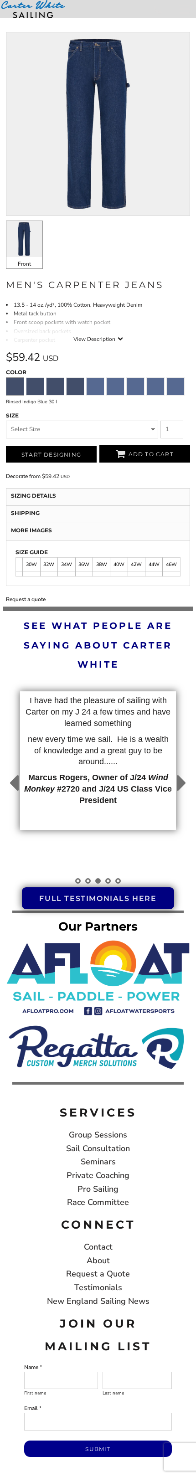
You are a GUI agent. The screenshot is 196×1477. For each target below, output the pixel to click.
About (98, 1260)
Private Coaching (98, 1175)
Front (24, 264)
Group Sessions (98, 1134)
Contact (98, 1246)
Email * (32, 1408)
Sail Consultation (98, 1148)
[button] (98, 976)
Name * (33, 1367)
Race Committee (98, 1202)
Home (8, 22)
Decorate (17, 476)
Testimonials (98, 1287)
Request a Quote (98, 1273)
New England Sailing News (98, 1301)
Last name (113, 1393)
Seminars (98, 1161)
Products (33, 22)
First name (35, 1393)
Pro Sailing (98, 1189)
